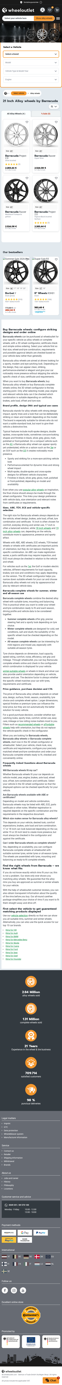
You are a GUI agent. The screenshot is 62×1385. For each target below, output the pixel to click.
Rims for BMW (12, 936)
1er (29, 566)
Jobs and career (11, 1178)
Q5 (24, 450)
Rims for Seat (12, 952)
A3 (11, 444)
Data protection (11, 1130)
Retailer (7, 1154)
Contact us (9, 1151)
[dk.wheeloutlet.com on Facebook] (5, 1290)
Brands (7, 1165)
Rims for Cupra (12, 946)
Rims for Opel (12, 956)
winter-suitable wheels (14, 671)
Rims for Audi (12, 933)
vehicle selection (19, 915)
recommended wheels (29, 724)
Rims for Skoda (12, 943)
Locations (8, 1189)
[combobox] (31, 54)
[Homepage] (5, 93)
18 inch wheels (43, 528)
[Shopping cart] (57, 10)
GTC (6, 1127)
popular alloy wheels (33, 489)
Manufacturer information (15, 1137)
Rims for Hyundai (13, 959)
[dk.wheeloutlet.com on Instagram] (14, 1290)
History (7, 1182)
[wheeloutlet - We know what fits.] (18, 9)
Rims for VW (11, 930)
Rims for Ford (12, 949)
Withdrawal (9, 1161)
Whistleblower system (13, 1134)
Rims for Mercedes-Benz (16, 940)
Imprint (7, 1123)
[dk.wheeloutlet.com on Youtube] (23, 1290)
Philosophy (9, 1185)
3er (51, 447)
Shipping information (13, 1158)
